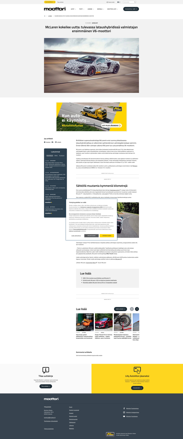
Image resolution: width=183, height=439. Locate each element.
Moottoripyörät (73, 419)
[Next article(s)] (137, 309)
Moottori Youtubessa (132, 416)
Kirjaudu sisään (111, 2)
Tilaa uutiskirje (60, 2)
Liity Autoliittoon (49, 2)
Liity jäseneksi (136, 388)
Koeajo (102, 332)
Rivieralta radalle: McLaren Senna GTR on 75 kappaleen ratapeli (100, 283)
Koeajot (71, 413)
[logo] (54, 10)
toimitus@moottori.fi (50, 418)
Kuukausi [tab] (61, 156)
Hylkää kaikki (91, 235)
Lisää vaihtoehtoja (76, 235)
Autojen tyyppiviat (74, 410)
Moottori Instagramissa (132, 412)
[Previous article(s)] (132, 309)
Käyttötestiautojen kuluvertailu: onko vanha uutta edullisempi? (54, 209)
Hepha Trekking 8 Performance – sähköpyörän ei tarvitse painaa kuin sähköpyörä (53, 198)
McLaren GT (118, 259)
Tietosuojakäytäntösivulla (79, 229)
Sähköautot (72, 422)
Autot (70, 407)
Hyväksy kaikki (107, 235)
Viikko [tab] (56, 156)
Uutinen (50, 16)
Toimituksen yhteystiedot (51, 421)
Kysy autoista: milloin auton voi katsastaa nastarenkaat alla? (55, 188)
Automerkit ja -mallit (130, 9)
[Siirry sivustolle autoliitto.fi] (110, 434)
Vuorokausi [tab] (50, 156)
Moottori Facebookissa (132, 408)
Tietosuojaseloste (49, 429)
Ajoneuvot (95, 23)
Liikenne (71, 425)
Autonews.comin (114, 190)
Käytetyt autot (73, 416)
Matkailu (71, 429)
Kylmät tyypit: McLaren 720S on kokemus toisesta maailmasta (100, 280)
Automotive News (91, 263)
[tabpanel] (55, 186)
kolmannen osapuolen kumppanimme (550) (92, 207)
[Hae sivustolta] (135, 2)
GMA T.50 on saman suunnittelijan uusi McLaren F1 (97, 278)
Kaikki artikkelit (120, 309)
